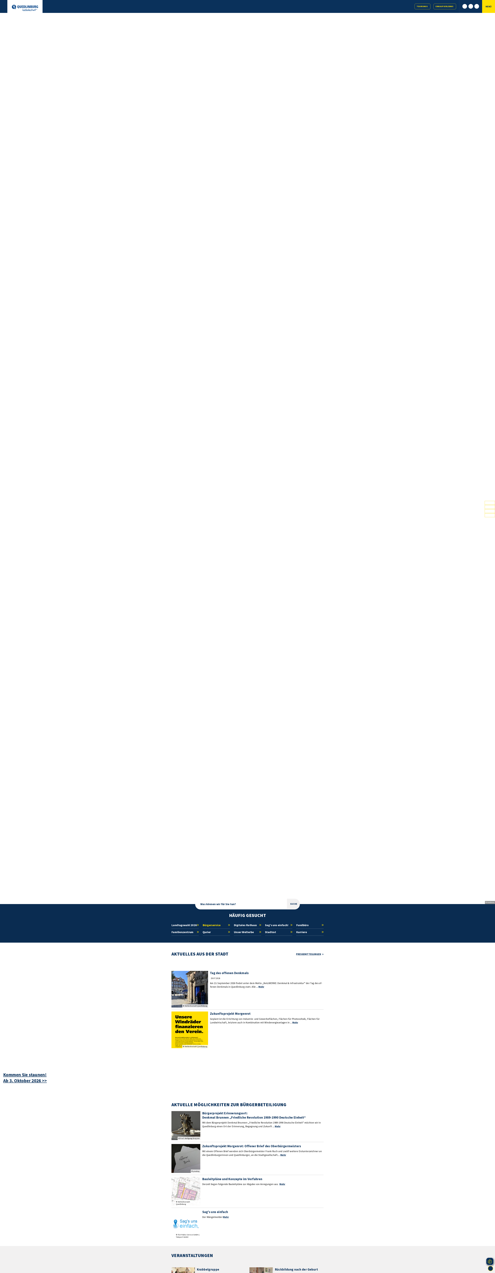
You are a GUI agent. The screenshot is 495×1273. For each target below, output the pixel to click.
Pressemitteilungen (308, 954)
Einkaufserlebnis (444, 6)
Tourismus (422, 6)
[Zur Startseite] (25, 8)
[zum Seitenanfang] (490, 1268)
